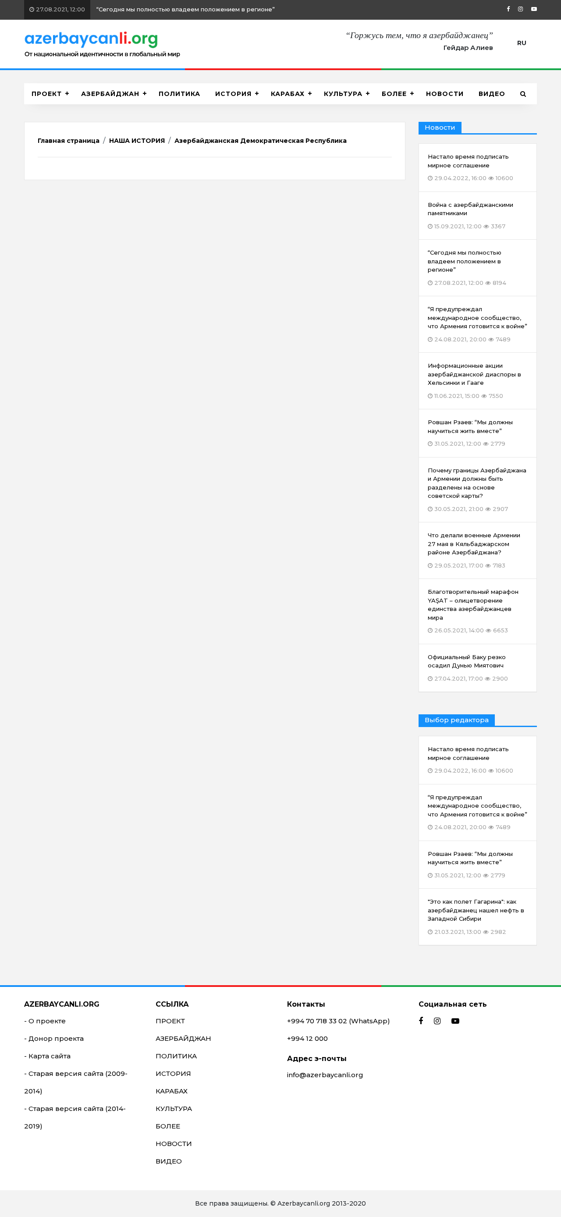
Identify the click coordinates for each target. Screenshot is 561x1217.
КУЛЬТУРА (343, 94)
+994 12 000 (307, 1038)
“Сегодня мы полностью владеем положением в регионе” (154, 9)
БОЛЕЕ (394, 94)
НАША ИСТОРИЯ (137, 141)
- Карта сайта (47, 1056)
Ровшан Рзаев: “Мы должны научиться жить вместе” (470, 864)
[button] (523, 93)
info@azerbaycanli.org (325, 1075)
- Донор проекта (54, 1038)
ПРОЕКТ (47, 94)
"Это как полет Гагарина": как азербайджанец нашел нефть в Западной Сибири (476, 916)
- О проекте (45, 1021)
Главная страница (68, 141)
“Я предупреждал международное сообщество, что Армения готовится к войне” (477, 812)
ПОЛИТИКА (179, 94)
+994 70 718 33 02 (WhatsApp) (338, 1021)
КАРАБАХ (288, 94)
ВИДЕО (492, 94)
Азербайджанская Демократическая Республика (260, 141)
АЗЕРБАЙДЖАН (110, 94)
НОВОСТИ (445, 94)
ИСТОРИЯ (233, 94)
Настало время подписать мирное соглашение (470, 759)
